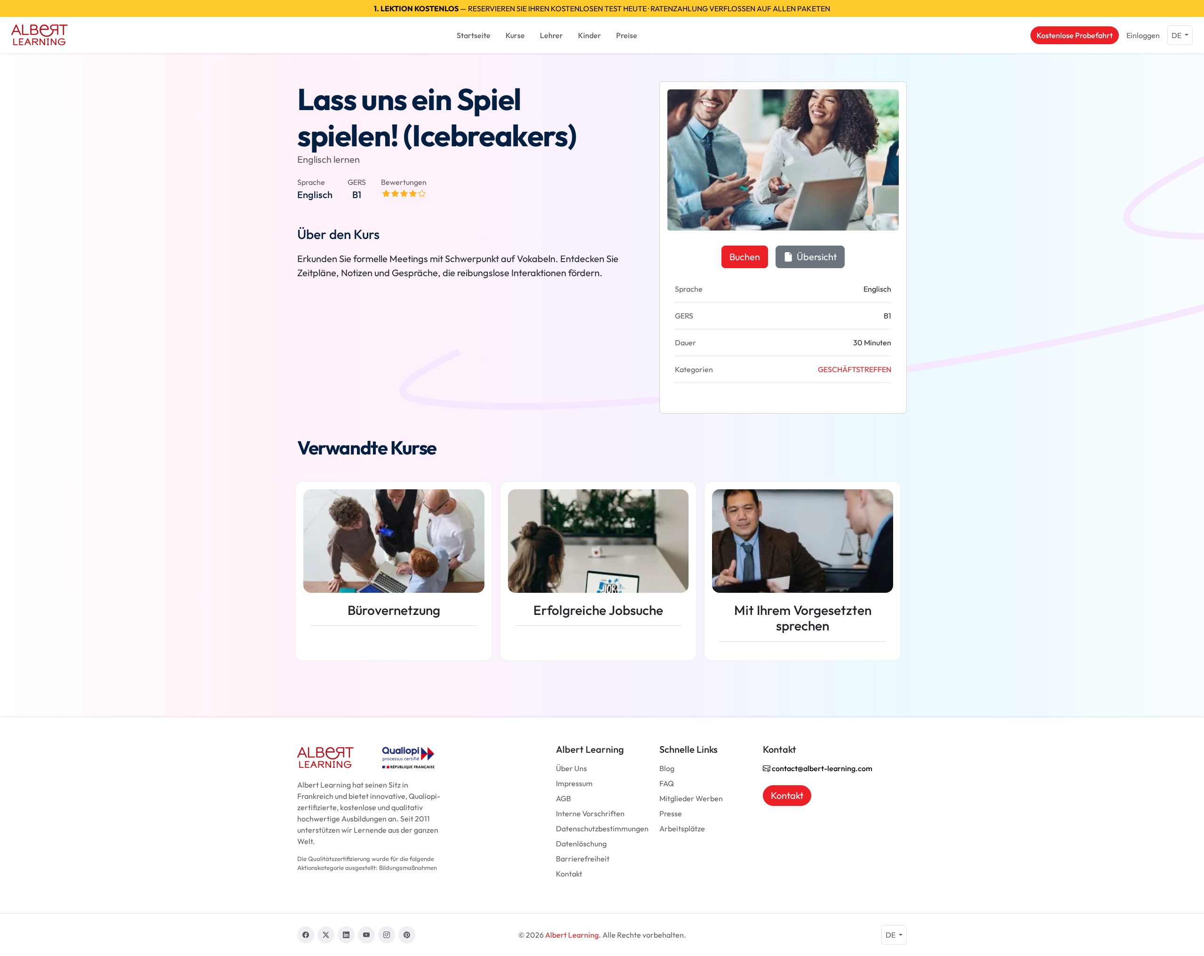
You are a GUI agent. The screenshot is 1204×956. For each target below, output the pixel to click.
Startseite (474, 35)
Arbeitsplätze (682, 828)
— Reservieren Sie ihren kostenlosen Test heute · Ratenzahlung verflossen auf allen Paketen (602, 8)
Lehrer (551, 35)
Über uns (571, 768)
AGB (563, 798)
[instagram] (386, 934)
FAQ (666, 783)
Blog (666, 768)
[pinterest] (406, 934)
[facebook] (305, 934)
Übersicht (816, 257)
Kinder (589, 35)
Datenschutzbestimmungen (602, 828)
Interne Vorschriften (590, 813)
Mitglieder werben (691, 798)
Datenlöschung (581, 843)
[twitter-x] (325, 934)
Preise (626, 35)
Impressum (574, 783)
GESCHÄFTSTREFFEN (854, 369)
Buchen (744, 257)
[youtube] (366, 934)
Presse (670, 813)
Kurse (515, 35)
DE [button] (1177, 35)
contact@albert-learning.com (821, 768)
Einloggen (1143, 35)
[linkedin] (346, 934)
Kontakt (569, 873)
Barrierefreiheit (583, 858)
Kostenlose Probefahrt (1075, 35)
